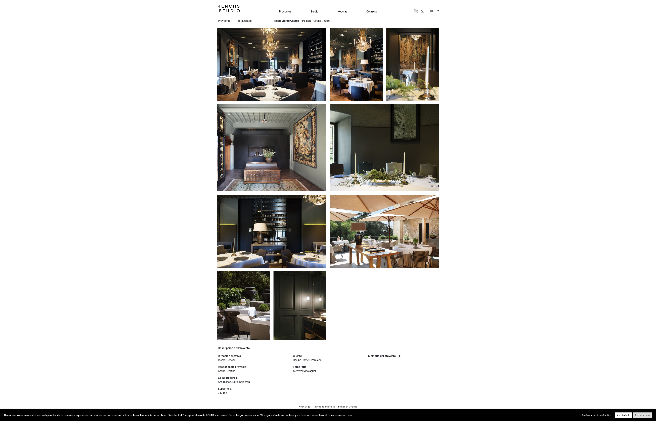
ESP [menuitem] (432, 10)
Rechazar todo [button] (642, 415)
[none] (434, 10)
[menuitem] (434, 10)
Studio (314, 11)
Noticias (342, 11)
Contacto (371, 11)
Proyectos (285, 11)
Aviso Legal (305, 406)
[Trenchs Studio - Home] (226, 8)
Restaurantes (244, 20)
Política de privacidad (325, 406)
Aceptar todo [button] (623, 415)
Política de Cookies (347, 406)
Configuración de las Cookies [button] (596, 415)
